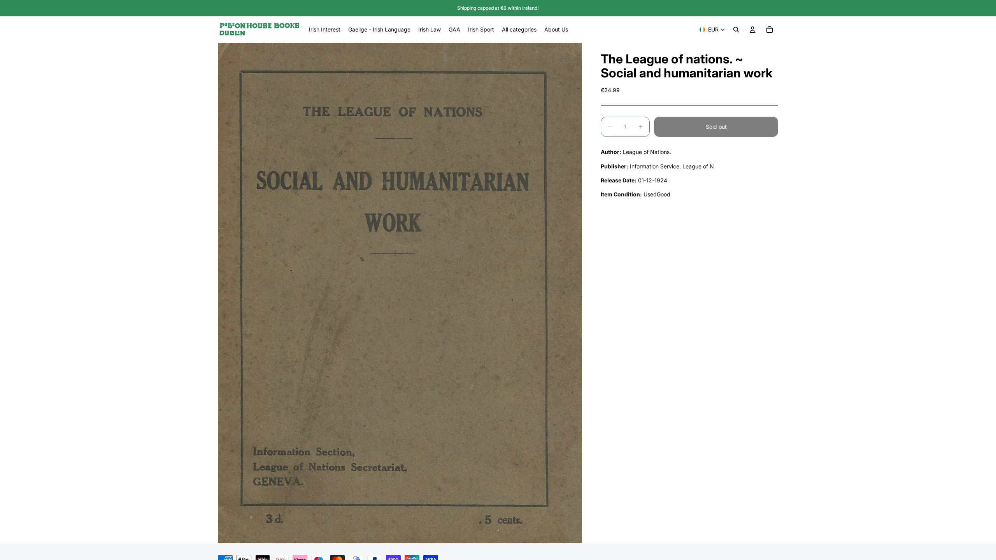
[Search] (736, 29)
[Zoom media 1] (400, 293)
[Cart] (769, 29)
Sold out (716, 126)
